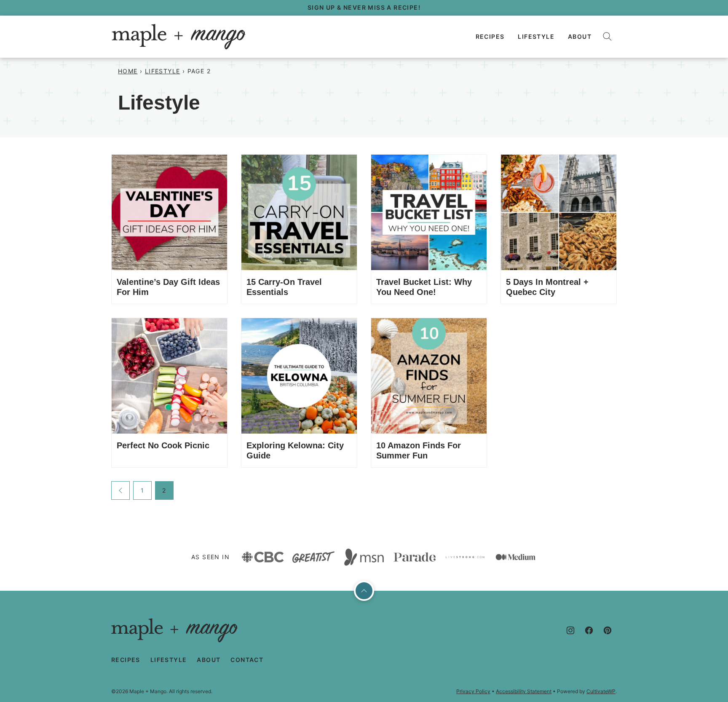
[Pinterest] (607, 630)
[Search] (607, 36)
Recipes (490, 36)
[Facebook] (589, 630)
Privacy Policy (473, 691)
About (580, 36)
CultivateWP (601, 691)
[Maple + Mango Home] (178, 36)
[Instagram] (570, 630)
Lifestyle (536, 36)
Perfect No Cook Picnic (163, 445)
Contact (246, 659)
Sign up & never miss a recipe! (364, 7)
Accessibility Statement (523, 691)
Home (128, 71)
